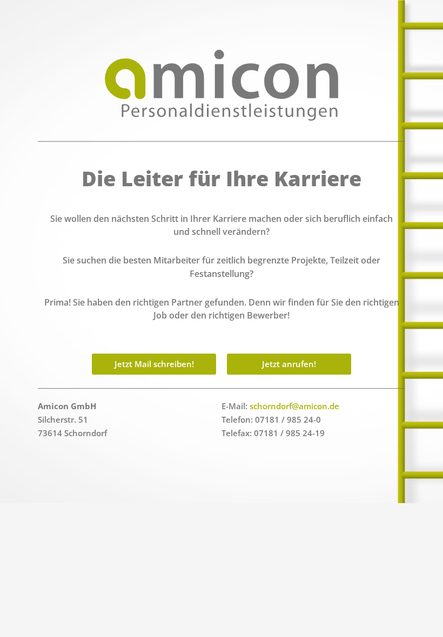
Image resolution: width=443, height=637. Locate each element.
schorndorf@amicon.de (294, 406)
